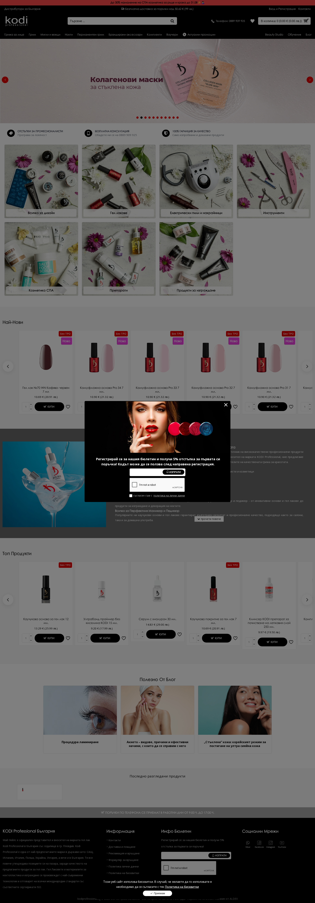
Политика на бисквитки (182, 887)
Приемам (159, 893)
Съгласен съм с (159, 495)
